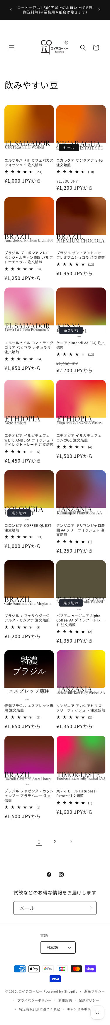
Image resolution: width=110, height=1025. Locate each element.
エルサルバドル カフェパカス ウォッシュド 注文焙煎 (28, 162)
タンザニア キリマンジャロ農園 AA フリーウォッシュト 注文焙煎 (80, 530)
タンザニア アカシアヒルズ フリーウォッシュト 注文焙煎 (80, 707)
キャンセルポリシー (82, 1009)
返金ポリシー (94, 991)
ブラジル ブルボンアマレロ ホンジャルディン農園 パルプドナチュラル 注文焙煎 (28, 257)
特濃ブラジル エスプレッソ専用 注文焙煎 (28, 707)
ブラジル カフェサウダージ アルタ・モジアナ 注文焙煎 (27, 617)
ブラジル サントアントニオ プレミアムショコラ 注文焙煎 (80, 254)
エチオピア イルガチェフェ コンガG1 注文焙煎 (79, 437)
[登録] (89, 908)
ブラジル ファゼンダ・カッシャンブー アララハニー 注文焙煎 (28, 795)
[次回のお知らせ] (99, 9)
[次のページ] (71, 841)
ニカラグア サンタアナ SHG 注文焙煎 (79, 162)
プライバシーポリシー (34, 1000)
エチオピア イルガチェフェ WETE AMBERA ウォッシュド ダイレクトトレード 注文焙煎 (29, 440)
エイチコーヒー (30, 991)
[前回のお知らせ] (10, 9)
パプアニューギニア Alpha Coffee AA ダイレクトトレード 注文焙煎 (80, 620)
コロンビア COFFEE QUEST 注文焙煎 (28, 527)
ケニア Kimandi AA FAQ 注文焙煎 (80, 344)
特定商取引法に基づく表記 (39, 1009)
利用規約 (65, 1000)
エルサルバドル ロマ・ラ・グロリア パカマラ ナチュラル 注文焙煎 (28, 347)
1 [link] (39, 842)
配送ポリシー (89, 1000)
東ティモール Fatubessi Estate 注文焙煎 (76, 793)
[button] (11, 47)
